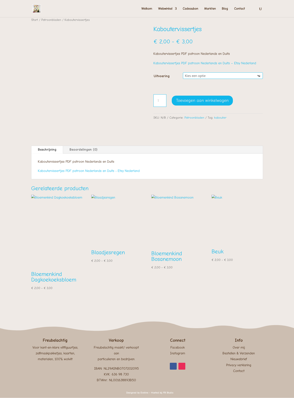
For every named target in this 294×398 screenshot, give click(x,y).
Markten (210, 9)
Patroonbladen (51, 20)
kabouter (220, 117)
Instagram (177, 353)
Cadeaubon (190, 9)
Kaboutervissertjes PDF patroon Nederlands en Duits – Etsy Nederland (204, 63)
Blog (225, 9)
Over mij (239, 347)
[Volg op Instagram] (181, 366)
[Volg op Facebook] (173, 366)
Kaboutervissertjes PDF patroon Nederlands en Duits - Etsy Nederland (89, 171)
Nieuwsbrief (239, 359)
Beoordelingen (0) (83, 150)
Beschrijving (47, 150)
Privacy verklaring (238, 365)
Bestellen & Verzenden (239, 353)
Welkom (146, 9)
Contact (239, 9)
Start (34, 20)
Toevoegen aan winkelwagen (202, 100)
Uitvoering (162, 76)
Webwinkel (165, 9)
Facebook (177, 347)
